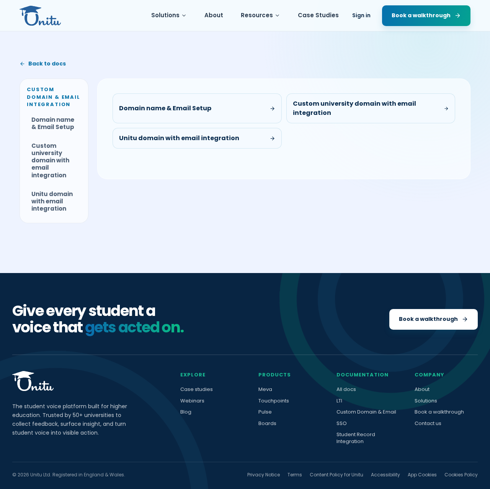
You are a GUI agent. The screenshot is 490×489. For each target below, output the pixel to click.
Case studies (196, 389)
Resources (257, 15)
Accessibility (385, 474)
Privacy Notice (263, 474)
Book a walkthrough (439, 412)
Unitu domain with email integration (52, 201)
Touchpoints (273, 400)
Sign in (361, 15)
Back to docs (47, 63)
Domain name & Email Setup (52, 123)
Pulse (265, 412)
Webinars (192, 400)
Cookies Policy (461, 474)
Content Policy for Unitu (336, 474)
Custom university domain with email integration (50, 160)
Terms (294, 474)
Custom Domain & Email (366, 412)
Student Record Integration (355, 438)
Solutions (165, 15)
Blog (185, 412)
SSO (341, 423)
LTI (339, 400)
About (213, 15)
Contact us (428, 423)
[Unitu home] (40, 16)
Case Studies (318, 15)
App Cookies (422, 474)
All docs (346, 389)
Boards (267, 423)
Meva (265, 389)
